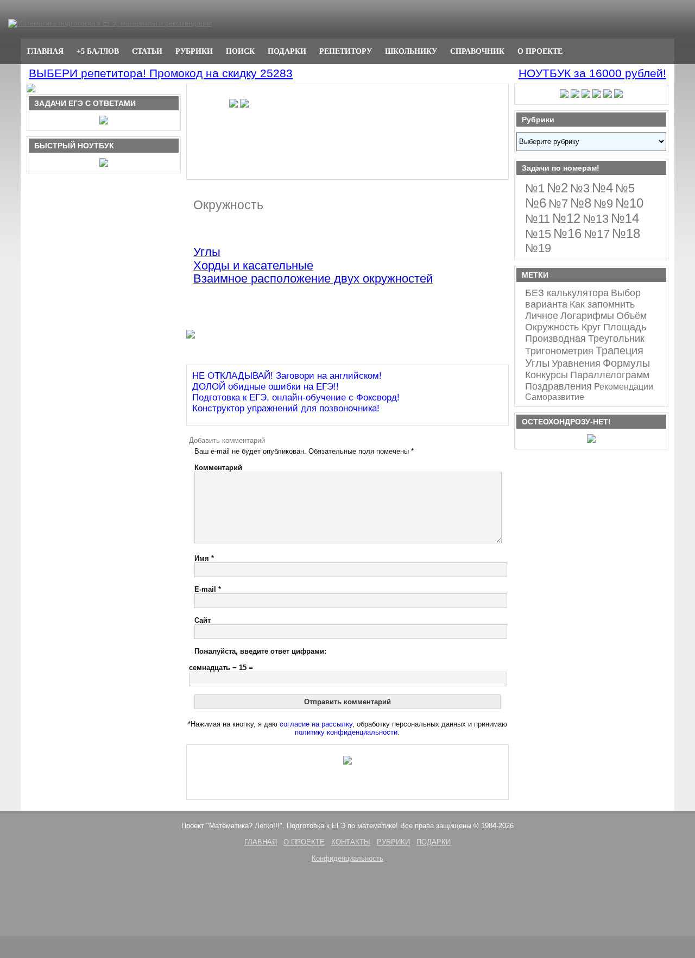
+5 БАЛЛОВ (98, 51)
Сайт (202, 620)
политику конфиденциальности (346, 732)
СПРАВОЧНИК (477, 51)
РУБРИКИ (194, 51)
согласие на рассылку (316, 724)
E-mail (207, 589)
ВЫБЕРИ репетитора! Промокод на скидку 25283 (161, 73)
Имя (204, 558)
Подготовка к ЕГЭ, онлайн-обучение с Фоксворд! (296, 397)
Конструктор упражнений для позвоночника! (286, 408)
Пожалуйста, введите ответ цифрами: (260, 651)
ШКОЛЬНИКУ (411, 51)
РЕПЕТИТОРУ (345, 51)
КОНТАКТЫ (350, 842)
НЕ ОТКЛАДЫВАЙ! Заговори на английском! (287, 376)
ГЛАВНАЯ (45, 51)
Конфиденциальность (347, 858)
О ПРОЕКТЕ (540, 51)
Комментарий (218, 468)
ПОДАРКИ (287, 51)
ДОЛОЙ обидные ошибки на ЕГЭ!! (265, 386)
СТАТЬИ (147, 51)
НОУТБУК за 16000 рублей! (592, 73)
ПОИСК (240, 51)
